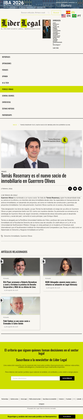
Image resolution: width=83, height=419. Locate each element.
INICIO (15, 125)
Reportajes (6, 57)
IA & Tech (5, 82)
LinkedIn (79, 399)
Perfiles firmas (7, 89)
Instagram (41, 404)
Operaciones (6, 63)
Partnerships (7, 115)
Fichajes (5, 70)
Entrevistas (6, 102)
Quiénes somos (14, 399)
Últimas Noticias (8, 108)
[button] (70, 189)
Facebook (68, 399)
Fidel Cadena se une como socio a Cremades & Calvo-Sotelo (16, 322)
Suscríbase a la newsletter (50, 399)
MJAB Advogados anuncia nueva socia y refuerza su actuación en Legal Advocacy (61, 283)
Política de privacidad (35, 399)
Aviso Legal (24, 399)
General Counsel (8, 95)
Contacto (61, 399)
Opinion (5, 76)
